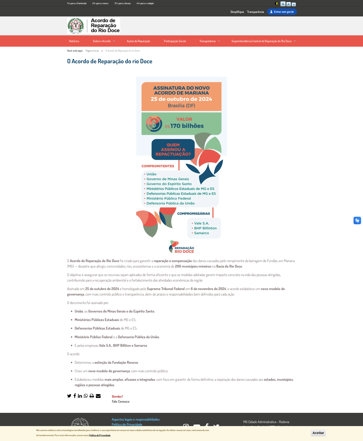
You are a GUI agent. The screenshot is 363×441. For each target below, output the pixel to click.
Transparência (255, 12)
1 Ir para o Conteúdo (76, 3)
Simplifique (237, 12)
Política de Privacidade (127, 424)
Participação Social (175, 41)
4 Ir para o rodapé (145, 3)
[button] (69, 396)
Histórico (74, 41)
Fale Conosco (121, 401)
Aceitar (318, 433)
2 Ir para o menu (100, 3)
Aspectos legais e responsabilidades (136, 419)
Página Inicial (92, 50)
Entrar (284, 11)
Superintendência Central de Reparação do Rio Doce (262, 41)
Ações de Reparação (138, 41)
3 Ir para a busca (123, 3)
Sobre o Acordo (102, 41)
